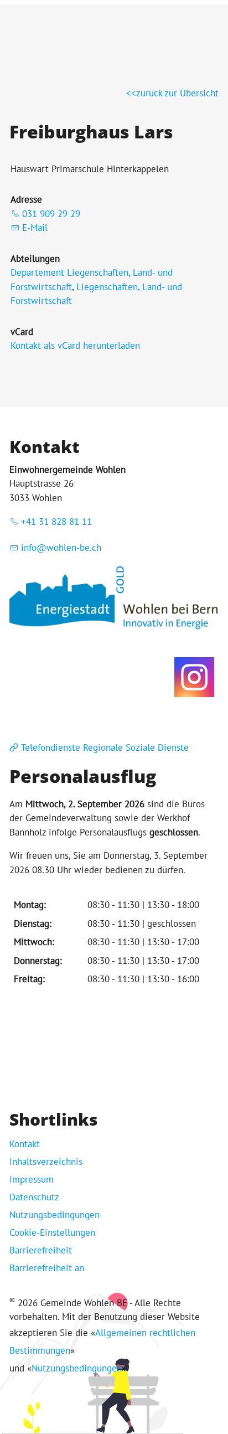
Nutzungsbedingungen (54, 1215)
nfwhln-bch (62, 547)
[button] (194, 677)
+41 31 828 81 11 (56, 521)
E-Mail (35, 227)
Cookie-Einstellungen (52, 1232)
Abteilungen (35, 258)
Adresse (26, 199)
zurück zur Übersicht (177, 93)
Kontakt (24, 1144)
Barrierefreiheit (40, 1250)
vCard (22, 332)
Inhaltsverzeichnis (45, 1162)
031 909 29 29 (51, 214)
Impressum (31, 1179)
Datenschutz (34, 1197)
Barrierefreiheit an (46, 1268)
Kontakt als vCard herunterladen (75, 345)
